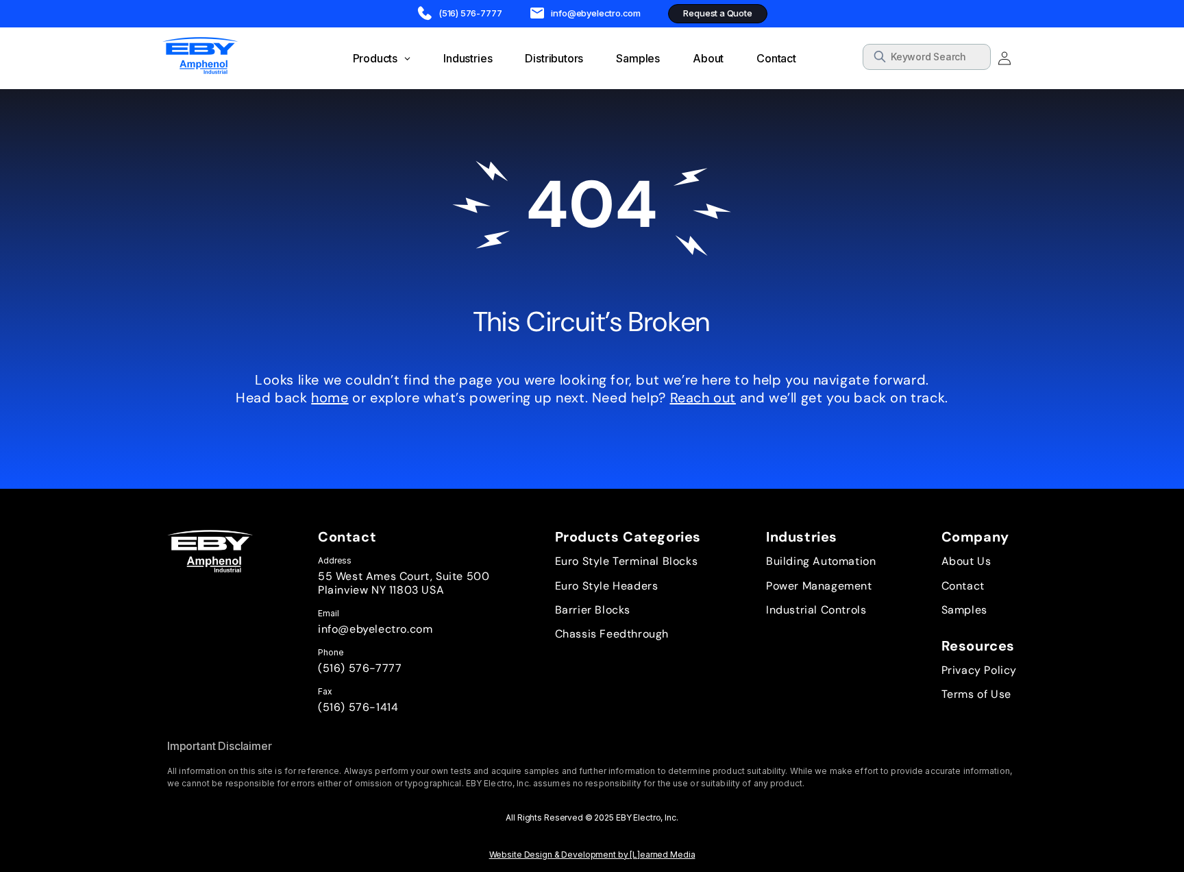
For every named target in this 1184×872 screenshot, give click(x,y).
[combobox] (927, 57)
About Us (966, 561)
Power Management (819, 586)
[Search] (976, 59)
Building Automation (821, 561)
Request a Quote (717, 13)
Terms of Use (976, 694)
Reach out (703, 398)
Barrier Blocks (592, 610)
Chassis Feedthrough (612, 634)
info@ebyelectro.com (375, 629)
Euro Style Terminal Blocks (626, 561)
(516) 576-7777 (360, 668)
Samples (964, 610)
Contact (963, 586)
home (329, 398)
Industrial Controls (816, 610)
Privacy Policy (979, 670)
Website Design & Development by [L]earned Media (592, 854)
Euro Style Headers (606, 586)
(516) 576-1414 (358, 707)
